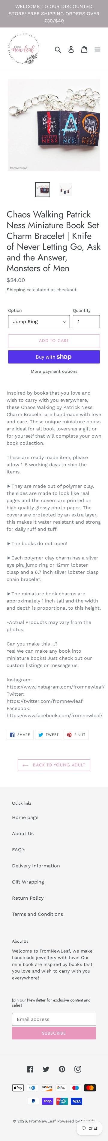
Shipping (16, 289)
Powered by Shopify (76, 1121)
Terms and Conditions (37, 914)
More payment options (54, 371)
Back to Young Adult (58, 765)
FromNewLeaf (42, 1121)
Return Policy (28, 898)
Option (15, 310)
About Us (23, 833)
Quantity (82, 310)
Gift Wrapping (28, 882)
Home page (25, 817)
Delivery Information (36, 866)
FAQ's (18, 849)
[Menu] (97, 49)
